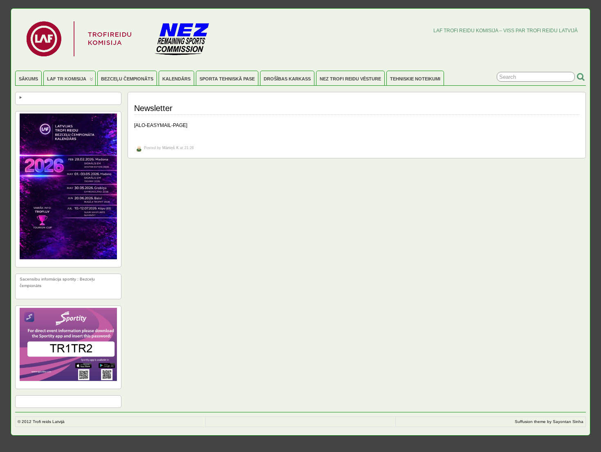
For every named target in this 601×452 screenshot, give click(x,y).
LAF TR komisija (66, 78)
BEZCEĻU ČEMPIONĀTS (127, 78)
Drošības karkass (287, 78)
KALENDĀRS (176, 78)
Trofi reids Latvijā (49, 421)
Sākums (28, 78)
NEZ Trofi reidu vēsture (350, 78)
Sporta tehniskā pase (227, 78)
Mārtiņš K (170, 148)
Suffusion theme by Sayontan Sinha (549, 421)
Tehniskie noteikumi (415, 78)
